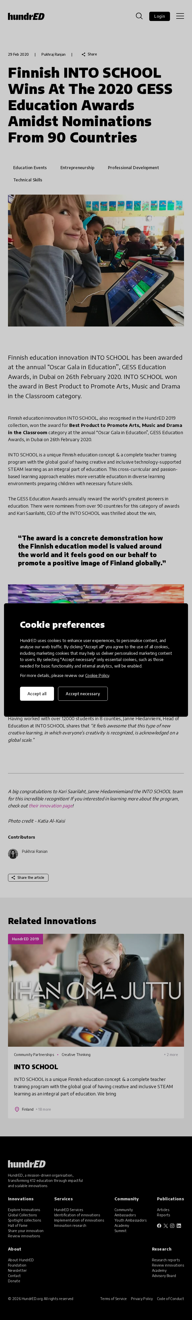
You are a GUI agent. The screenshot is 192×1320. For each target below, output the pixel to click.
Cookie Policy (97, 675)
